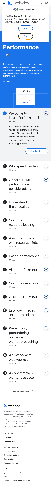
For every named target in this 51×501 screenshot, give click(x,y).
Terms (4, 496)
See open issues (10, 441)
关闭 (26, 28)
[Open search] (40, 2)
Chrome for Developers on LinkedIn (18, 481)
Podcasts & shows (11, 463)
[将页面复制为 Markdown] (7, 55)
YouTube (7, 477)
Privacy (12, 496)
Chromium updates (11, 455)
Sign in (25, 102)
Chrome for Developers (13, 451)
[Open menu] (3, 3)
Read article (37, 151)
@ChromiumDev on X (12, 473)
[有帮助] (32, 391)
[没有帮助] (36, 391)
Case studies (9, 459)
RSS (5, 485)
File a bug (7, 437)
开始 (26, 36)
